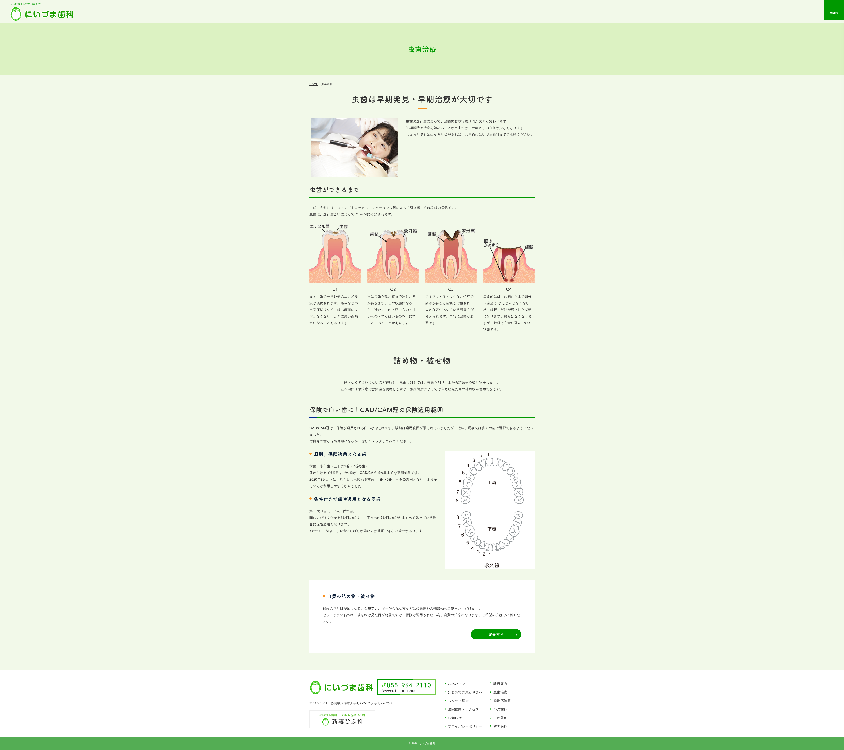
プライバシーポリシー (465, 726)
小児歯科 (500, 709)
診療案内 (500, 683)
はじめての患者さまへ (465, 692)
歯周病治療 (502, 700)
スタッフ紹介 (458, 700)
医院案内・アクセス (463, 709)
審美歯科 (496, 634)
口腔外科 (500, 717)
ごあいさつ (456, 683)
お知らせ (455, 717)
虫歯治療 (500, 692)
